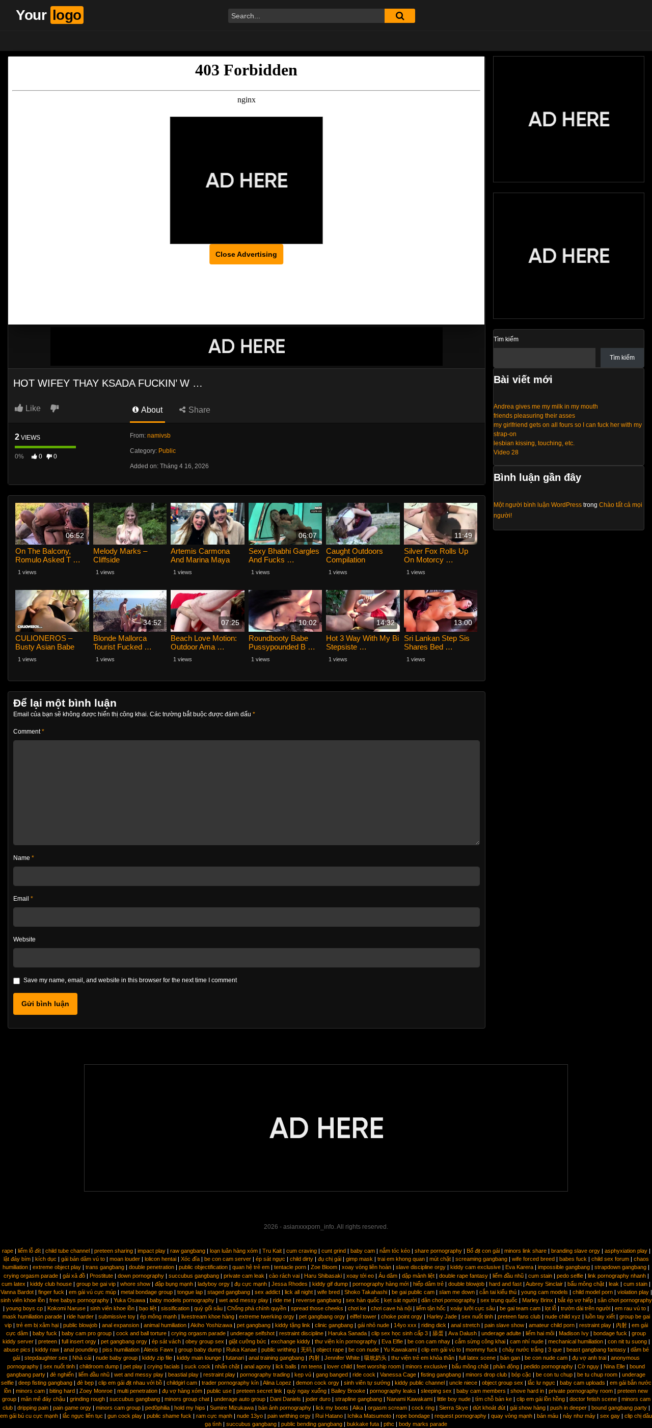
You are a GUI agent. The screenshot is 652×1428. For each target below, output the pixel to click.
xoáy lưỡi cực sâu (472, 1308)
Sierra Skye (453, 1408)
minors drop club (486, 1374)
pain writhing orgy (289, 1416)
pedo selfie (570, 1276)
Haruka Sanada (347, 1333)
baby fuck (45, 1333)
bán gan (510, 1358)
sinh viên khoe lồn (23, 1300)
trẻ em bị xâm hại (37, 1325)
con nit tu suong (627, 1341)
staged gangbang (228, 1292)
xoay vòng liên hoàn (366, 1267)
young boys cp (24, 1308)
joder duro (318, 1399)
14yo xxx (405, 1325)
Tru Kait (272, 1251)
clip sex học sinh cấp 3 (399, 1333)
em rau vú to (630, 1308)
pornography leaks (393, 1391)
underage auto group (239, 1399)
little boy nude (454, 1399)
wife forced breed (533, 1259)
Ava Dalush (462, 1333)
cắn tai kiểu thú (498, 1292)
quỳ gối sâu (208, 1308)
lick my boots (332, 1408)
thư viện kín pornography (346, 1341)
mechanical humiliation (575, 1341)
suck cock (197, 1366)
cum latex (13, 1284)
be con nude (363, 1349)
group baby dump (200, 1349)
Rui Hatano (329, 1416)
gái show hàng (528, 1408)
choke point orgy (401, 1316)
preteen (47, 1341)
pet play (133, 1366)
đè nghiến (62, 1374)
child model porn (593, 1292)
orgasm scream (387, 1408)
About (151, 410)
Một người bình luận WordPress (538, 504)
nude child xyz (563, 1316)
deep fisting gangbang (45, 1383)
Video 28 (506, 452)
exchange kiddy (290, 1341)
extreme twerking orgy (266, 1316)
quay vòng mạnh (511, 1416)
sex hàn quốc (362, 1300)
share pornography (438, 1251)
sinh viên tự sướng (367, 1383)
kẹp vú (302, 1374)
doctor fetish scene (593, 1399)
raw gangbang (187, 1251)
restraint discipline (301, 1333)
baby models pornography (182, 1300)
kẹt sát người (400, 1300)
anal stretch (465, 1325)
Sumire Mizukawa (232, 1408)
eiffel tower (363, 1316)
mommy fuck (482, 1349)
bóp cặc (521, 1374)
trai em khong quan (401, 1259)
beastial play (183, 1374)
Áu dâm (387, 1276)
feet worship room (379, 1366)
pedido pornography (548, 1366)
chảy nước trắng (523, 1349)
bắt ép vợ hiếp (575, 1300)
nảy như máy (579, 1416)
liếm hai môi (540, 1333)
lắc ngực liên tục (83, 1416)
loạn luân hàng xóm (234, 1251)
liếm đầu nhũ (508, 1276)
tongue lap (190, 1292)
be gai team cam (520, 1308)
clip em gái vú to (441, 1349)
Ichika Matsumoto (369, 1416)
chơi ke (357, 1308)
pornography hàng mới (380, 1284)
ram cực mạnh (214, 1416)
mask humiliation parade (32, 1316)
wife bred (328, 1292)
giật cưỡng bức (247, 1341)
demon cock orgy (317, 1383)
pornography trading (265, 1374)
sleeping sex (436, 1391)
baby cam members (481, 1391)
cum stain (540, 1276)
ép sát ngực (270, 1259)
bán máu (547, 1416)
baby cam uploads (582, 1383)
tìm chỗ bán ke (493, 1399)
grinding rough (87, 1399)
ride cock (363, 1374)
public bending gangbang (311, 1424)
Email (23, 898)
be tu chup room (597, 1374)
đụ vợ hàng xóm (182, 1391)
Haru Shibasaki (323, 1276)
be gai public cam (413, 1292)
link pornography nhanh (617, 1276)
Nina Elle (614, 1366)
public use (219, 1391)
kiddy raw (47, 1349)
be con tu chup (554, 1374)
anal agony (257, 1366)
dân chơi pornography (448, 1300)
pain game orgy (72, 1408)
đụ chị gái (329, 1259)
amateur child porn (552, 1325)
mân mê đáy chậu (43, 1399)
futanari (235, 1358)
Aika (357, 1408)
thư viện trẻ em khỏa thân (422, 1358)
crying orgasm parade (31, 1276)
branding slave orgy (575, 1251)
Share (198, 410)
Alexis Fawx (159, 1349)
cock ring (423, 1408)
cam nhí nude (527, 1341)
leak (614, 1284)
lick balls (286, 1366)
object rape (330, 1349)
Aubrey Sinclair (544, 1284)
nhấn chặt (227, 1366)
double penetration (151, 1267)
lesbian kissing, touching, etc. (534, 443)
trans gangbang (105, 1267)
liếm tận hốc (431, 1308)
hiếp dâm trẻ (428, 1284)
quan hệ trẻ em (250, 1267)
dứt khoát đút (489, 1408)
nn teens (311, 1366)
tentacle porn (290, 1267)
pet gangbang (253, 1325)
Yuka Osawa (129, 1300)
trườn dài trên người (585, 1308)
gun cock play (124, 1416)
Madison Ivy (574, 1333)
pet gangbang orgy (322, 1316)
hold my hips (189, 1408)
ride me (282, 1300)
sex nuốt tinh (477, 1316)
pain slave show (504, 1325)
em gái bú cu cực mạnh (29, 1416)
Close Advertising (246, 254)
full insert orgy (79, 1341)
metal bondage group (147, 1292)
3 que (555, 1349)
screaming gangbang (481, 1259)
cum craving (301, 1251)
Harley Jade (442, 1316)
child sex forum (610, 1259)
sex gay (610, 1416)
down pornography (141, 1276)
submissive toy (116, 1316)
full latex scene (477, 1358)
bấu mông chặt (585, 1284)
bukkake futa (363, 1424)
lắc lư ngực (541, 1383)
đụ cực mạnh (250, 1284)
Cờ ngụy (588, 1366)
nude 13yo (250, 1416)
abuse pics (17, 1349)
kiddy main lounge (199, 1358)
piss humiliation (121, 1349)
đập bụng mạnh (174, 1284)
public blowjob (80, 1325)
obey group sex (204, 1341)
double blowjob (466, 1284)
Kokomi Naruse (66, 1308)
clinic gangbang (334, 1325)
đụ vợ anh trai (589, 1358)
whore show (135, 1284)
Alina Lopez (277, 1383)
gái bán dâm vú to (83, 1259)
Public (167, 450)
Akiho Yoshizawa (211, 1325)
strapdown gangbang (620, 1267)
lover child (339, 1366)
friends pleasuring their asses (534, 415)
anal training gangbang (276, 1358)
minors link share (525, 1251)
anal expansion (120, 1325)
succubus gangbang (194, 1276)
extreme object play (57, 1267)
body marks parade (423, 1424)
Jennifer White (342, 1358)
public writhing (278, 1349)
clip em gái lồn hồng (541, 1399)
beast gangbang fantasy (596, 1349)
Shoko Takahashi (365, 1292)
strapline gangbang (358, 1399)
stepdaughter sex (46, 1358)
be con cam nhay (429, 1341)
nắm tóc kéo (394, 1251)
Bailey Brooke (348, 1391)
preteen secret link (259, 1391)
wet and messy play (243, 1300)
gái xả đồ (74, 1276)
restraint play (595, 1325)
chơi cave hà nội (391, 1308)
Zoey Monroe (96, 1391)
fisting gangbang (441, 1374)
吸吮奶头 (375, 1358)
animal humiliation (165, 1325)
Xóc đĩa (190, 1259)
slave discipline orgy (421, 1267)
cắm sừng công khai (480, 1341)
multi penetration (137, 1391)
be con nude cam (546, 1358)
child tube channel (67, 1251)
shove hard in (527, 1391)
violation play (633, 1292)
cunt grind (333, 1251)
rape (7, 1251)
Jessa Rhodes (289, 1284)
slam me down (457, 1292)
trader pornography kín (230, 1383)
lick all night (299, 1292)
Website (24, 939)
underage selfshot (252, 1333)
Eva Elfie (392, 1341)
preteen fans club (519, 1316)
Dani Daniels (285, 1399)
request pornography (460, 1416)
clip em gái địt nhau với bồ (130, 1383)
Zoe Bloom (324, 1267)
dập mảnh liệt (418, 1276)
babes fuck (573, 1259)
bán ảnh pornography (284, 1408)
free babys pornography (79, 1300)
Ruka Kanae (241, 1349)
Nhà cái (81, 1358)
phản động (506, 1366)
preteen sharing (113, 1251)
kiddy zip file (157, 1358)
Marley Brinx (537, 1300)
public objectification (203, 1267)
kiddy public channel (420, 1383)
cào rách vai (284, 1276)
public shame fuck (169, 1416)
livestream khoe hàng (207, 1316)
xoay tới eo (360, 1276)
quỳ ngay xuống (307, 1391)
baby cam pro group (87, 1333)
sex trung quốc (499, 1300)
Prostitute (101, 1276)
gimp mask (359, 1259)
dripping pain (32, 1408)
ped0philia (157, 1408)
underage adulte (501, 1333)
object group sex (502, 1383)
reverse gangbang (318, 1300)
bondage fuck (610, 1333)
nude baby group (117, 1358)
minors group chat (187, 1399)
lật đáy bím (17, 1259)
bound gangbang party (619, 1408)
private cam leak (244, 1276)
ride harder (80, 1316)
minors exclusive (426, 1366)
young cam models (544, 1292)
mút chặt (440, 1259)
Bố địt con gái (483, 1251)
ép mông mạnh (158, 1316)
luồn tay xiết (600, 1316)
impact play (152, 1251)
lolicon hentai (160, 1259)
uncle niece (463, 1383)
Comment (28, 731)
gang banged (332, 1374)
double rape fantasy (463, 1276)
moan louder (125, 1259)
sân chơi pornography (624, 1300)
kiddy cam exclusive (475, 1267)
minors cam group (118, 1408)
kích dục (46, 1259)
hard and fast (505, 1284)
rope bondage (413, 1416)
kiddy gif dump (330, 1284)
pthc (389, 1424)
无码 (306, 1349)
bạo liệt (147, 1308)
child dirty (301, 1259)
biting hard (62, 1391)
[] (400, 16)
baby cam (362, 1251)
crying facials (163, 1366)
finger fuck (51, 1292)
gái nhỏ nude (373, 1325)
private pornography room (581, 1391)
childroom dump (99, 1366)
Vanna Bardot (17, 1292)
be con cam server (227, 1259)
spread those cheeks (317, 1308)
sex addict (267, 1292)
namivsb (159, 435)
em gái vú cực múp (92, 1292)
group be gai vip (96, 1284)
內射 (621, 1325)
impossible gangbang (564, 1267)
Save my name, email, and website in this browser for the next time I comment (130, 980)
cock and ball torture (141, 1333)
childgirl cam (182, 1383)
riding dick (433, 1325)
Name (23, 857)
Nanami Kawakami (409, 1399)
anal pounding (81, 1349)
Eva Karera (519, 1267)
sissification (175, 1308)
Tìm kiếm (506, 339)
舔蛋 (438, 1333)
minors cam (30, 1391)
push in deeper (568, 1408)
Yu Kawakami (400, 1349)
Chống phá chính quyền (256, 1308)
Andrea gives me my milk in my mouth (546, 406)
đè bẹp (85, 1383)
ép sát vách (166, 1341)
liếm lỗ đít (29, 1251)
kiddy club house (51, 1284)
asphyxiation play (626, 1251)
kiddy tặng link (292, 1325)
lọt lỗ (550, 1308)
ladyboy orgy (214, 1284)
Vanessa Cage (398, 1374)
